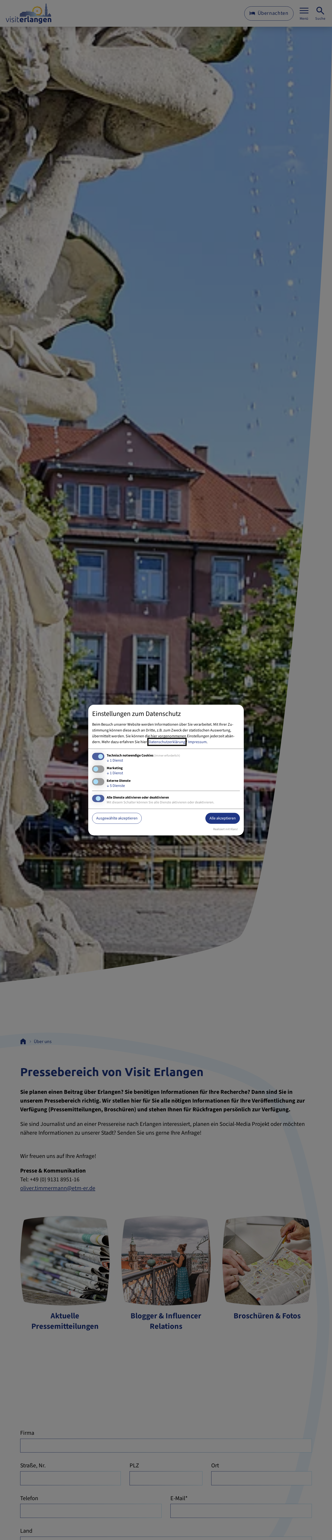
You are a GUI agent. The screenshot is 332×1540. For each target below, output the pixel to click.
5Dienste (116, 785)
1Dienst (115, 760)
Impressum (197, 741)
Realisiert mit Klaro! (225, 829)
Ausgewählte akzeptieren (117, 818)
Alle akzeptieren (223, 818)
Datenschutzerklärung (167, 741)
